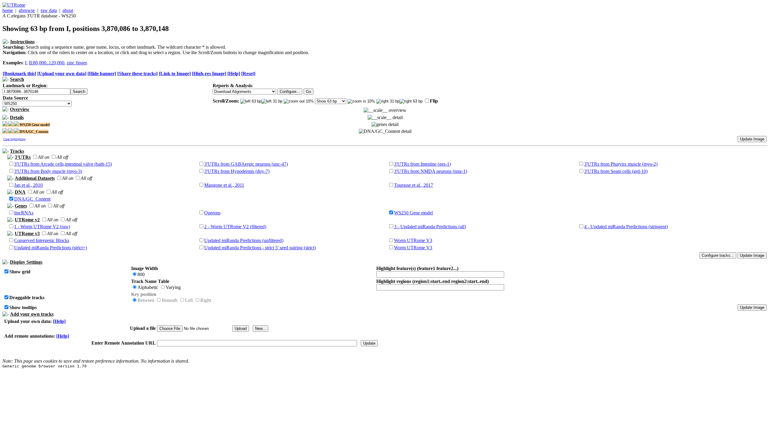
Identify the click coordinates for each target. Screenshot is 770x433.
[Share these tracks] (137, 73)
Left (189, 300)
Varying (173, 287)
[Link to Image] (175, 73)
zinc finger (77, 62)
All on (43, 157)
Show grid (19, 271)
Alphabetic (147, 287)
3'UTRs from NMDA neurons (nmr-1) (430, 171)
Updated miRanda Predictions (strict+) (50, 247)
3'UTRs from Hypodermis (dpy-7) (237, 171)
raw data (49, 10)
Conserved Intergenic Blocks (41, 240)
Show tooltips (23, 307)
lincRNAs (23, 212)
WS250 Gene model (413, 212)
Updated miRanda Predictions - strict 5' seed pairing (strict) (260, 247)
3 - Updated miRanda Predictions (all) (430, 226)
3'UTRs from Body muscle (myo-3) (48, 171)
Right (205, 300)
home (7, 10)
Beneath (169, 300)
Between (145, 300)
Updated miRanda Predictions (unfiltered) (243, 240)
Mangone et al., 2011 (224, 185)
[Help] (233, 73)
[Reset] (248, 73)
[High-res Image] (209, 73)
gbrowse (27, 10)
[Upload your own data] (61, 73)
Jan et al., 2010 (28, 185)
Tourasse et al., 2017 (413, 185)
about (68, 10)
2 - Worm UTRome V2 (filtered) (235, 226)
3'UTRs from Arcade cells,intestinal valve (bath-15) (63, 164)
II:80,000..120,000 (46, 62)
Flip (434, 100)
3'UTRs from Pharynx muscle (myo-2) (621, 164)
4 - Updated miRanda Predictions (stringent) (626, 226)
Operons (212, 212)
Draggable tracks (27, 297)
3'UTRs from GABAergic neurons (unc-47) (246, 164)
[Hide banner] (102, 73)
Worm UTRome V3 (413, 240)
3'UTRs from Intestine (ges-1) (422, 164)
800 (141, 274)
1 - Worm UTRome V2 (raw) (42, 226)
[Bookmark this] (19, 73)
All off (62, 157)
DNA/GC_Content (32, 198)
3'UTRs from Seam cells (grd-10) (616, 171)
